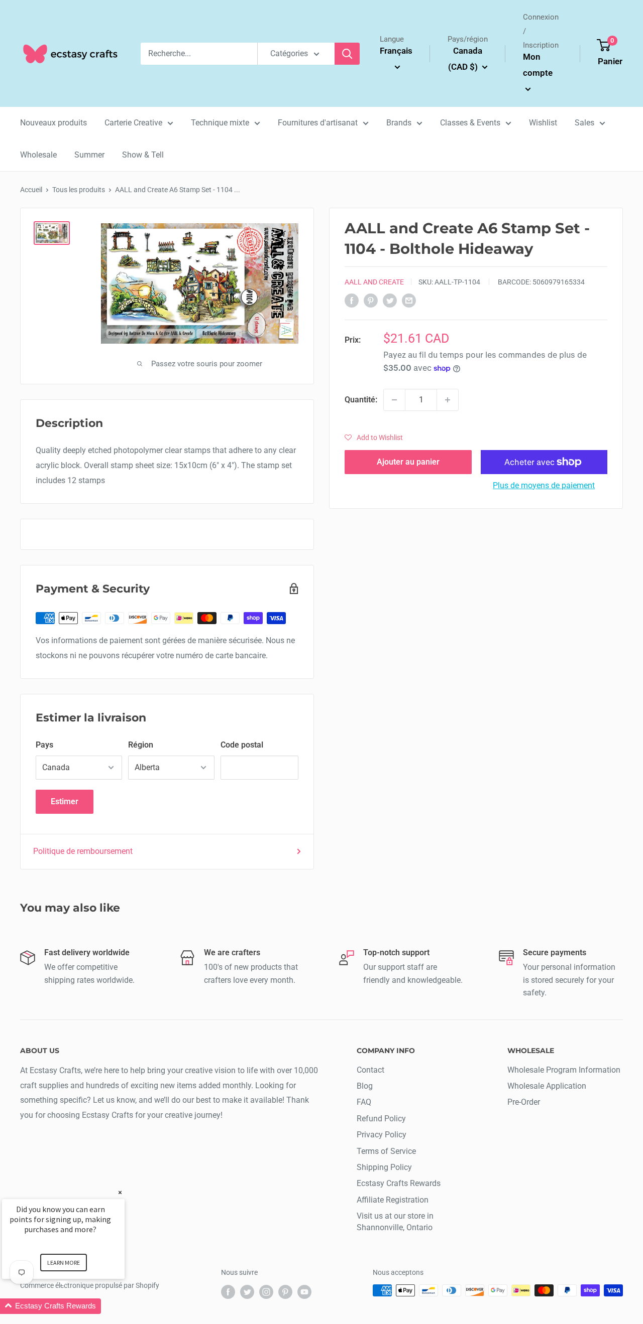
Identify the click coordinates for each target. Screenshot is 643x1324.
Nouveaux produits (53, 122)
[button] (374, 437)
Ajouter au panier (408, 462)
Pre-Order (523, 1102)
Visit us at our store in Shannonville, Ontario (395, 1221)
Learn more (63, 1262)
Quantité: (361, 400)
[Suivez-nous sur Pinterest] (285, 1291)
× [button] (120, 1192)
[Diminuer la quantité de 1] (394, 399)
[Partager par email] (409, 300)
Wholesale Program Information (563, 1070)
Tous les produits (78, 190)
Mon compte (538, 65)
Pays (44, 745)
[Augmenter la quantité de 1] (447, 399)
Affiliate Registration (392, 1200)
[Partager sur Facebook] (352, 300)
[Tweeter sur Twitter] (390, 300)
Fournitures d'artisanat (318, 122)
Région (140, 745)
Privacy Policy (381, 1134)
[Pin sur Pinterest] (371, 300)
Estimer (64, 801)
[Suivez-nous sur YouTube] (304, 1291)
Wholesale (38, 155)
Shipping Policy (384, 1167)
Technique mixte (220, 122)
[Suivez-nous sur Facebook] (228, 1291)
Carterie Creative (133, 122)
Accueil (31, 190)
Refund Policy (381, 1118)
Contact (370, 1070)
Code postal (242, 745)
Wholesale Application (546, 1086)
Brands (398, 122)
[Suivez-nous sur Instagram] (266, 1291)
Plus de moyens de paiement (544, 485)
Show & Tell (143, 155)
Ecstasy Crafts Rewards (399, 1183)
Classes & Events (470, 122)
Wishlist (543, 122)
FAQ (364, 1102)
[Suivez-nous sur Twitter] (247, 1291)
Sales (584, 122)
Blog (365, 1086)
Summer (89, 155)
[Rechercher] (347, 54)
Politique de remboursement (83, 851)
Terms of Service (386, 1151)
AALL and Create (374, 282)
